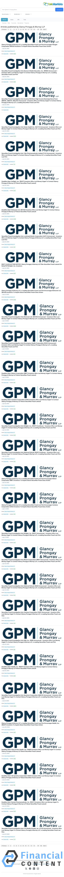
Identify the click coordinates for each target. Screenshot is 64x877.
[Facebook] (30, 869)
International (20, 23)
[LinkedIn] (34, 869)
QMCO (15, 706)
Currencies (13, 23)
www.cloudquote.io (44, 860)
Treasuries (27, 23)
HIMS (15, 758)
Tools (25, 19)
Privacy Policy (36, 864)
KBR (14, 649)
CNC (14, 408)
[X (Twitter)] (26, 869)
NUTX (15, 136)
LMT (14, 247)
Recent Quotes (5, 14)
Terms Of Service (47, 864)
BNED (15, 81)
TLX (14, 164)
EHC (14, 354)
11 (28, 29)
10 (25, 29)
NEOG (15, 53)
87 (38, 29)
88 (41, 29)
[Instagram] (38, 869)
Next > (44, 29)
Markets (4, 19)
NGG (14, 461)
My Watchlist (17, 14)
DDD (14, 785)
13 (34, 29)
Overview (4, 23)
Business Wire (5, 53)
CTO (14, 839)
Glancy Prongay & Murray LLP (9, 51)
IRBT (14, 382)
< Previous (4, 29)
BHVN (15, 219)
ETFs (18, 19)
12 (31, 29)
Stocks (11, 19)
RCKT (15, 811)
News (9, 23)
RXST (15, 190)
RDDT (15, 675)
